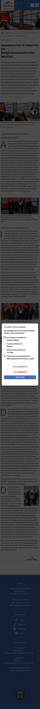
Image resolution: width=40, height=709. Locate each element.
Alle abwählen (20, 372)
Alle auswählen (20, 367)
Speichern (20, 377)
